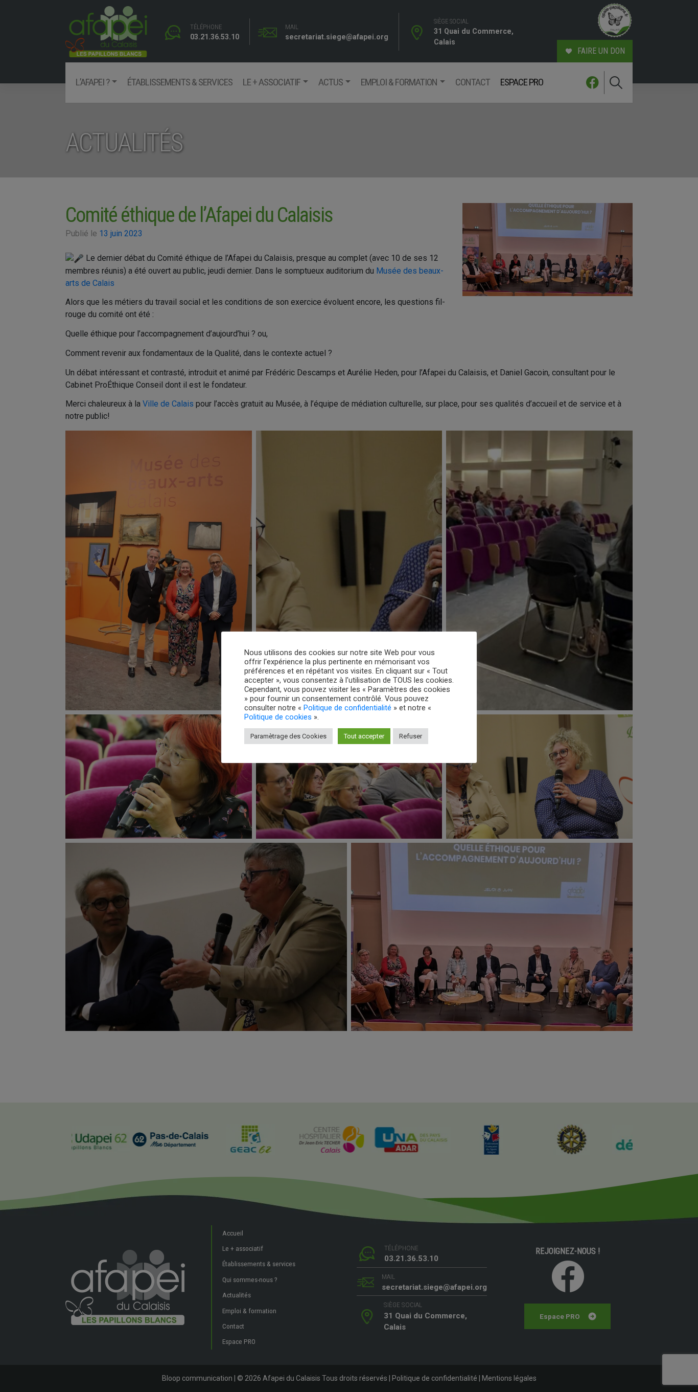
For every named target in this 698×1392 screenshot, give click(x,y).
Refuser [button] (410, 736)
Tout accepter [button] (364, 736)
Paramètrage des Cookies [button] (288, 736)
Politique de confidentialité (347, 707)
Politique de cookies (278, 717)
